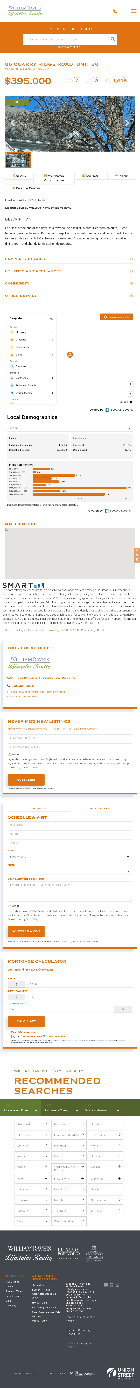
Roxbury (22, 1156)
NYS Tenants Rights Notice (78, 1345)
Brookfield (23, 1124)
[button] (113, 39)
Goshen (95, 1166)
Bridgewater (98, 1134)
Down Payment (17, 991)
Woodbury (97, 1178)
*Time (11, 865)
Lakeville (22, 1189)
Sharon (58, 1156)
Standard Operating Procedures (78, 1332)
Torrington (96, 1210)
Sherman (96, 1156)
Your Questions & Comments (26, 879)
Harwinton (60, 1145)
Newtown (23, 1199)
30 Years (31, 970)
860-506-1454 (22, 686)
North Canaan (99, 1199)
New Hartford (99, 1189)
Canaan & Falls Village (66, 1134)
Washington (56, 630)
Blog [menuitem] (8, 1300)
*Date (11, 851)
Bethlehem (60, 1124)
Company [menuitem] (11, 1305)
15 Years (47, 970)
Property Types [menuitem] (14, 1291)
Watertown (24, 1221)
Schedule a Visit (101, 808)
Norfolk (58, 1199)
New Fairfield (62, 1189)
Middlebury (24, 1134)
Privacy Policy (32, 767)
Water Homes (96, 1110)
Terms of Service (84, 941)
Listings (20, 630)
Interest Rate (17, 1003)
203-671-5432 (39, 1321)
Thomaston (60, 1210)
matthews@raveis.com (44, 1307)
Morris (95, 1145)
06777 (70, 630)
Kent (20, 1178)
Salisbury (22, 1210)
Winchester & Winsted (67, 1221)
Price (11, 978)
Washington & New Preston (65, 1168)
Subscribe (26, 779)
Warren (21, 1166)
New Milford (61, 1178)
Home (8, 630)
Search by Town (16, 1110)
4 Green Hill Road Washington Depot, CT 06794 (44, 1293)
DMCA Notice (56, 1373)
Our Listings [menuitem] (12, 1281)
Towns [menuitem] (9, 1286)
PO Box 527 (38, 1284)
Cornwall (22, 1145)
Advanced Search (71, 47)
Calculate (26, 1021)
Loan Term (14, 970)
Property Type (56, 1110)
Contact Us (13, 697)
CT (29, 630)
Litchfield (40, 630)
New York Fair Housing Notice (80, 1319)
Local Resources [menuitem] (14, 1295)
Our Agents (29, 697)
